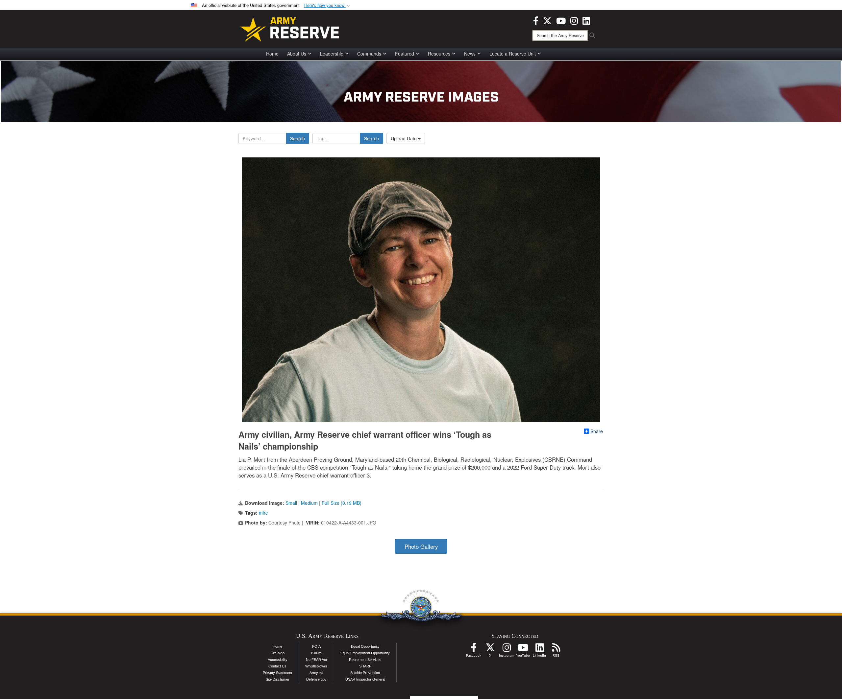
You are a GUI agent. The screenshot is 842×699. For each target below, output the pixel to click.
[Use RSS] (556, 649)
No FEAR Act (316, 660)
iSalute (316, 653)
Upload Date (404, 138)
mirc (263, 512)
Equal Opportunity (365, 646)
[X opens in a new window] (547, 20)
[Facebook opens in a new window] (535, 20)
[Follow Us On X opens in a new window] (490, 649)
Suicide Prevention (365, 673)
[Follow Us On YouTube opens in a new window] (523, 649)
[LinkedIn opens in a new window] (586, 20)
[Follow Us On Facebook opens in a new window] (473, 649)
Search (297, 138)
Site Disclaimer (277, 679)
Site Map (278, 653)
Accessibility (277, 660)
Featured (404, 53)
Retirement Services (365, 660)
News (470, 53)
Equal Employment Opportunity (365, 653)
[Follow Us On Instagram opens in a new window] (506, 649)
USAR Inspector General (365, 679)
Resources (439, 53)
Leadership (331, 53)
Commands (369, 53)
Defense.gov (316, 679)
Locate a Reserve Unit (512, 53)
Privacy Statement (277, 673)
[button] (328, 5)
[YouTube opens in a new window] (561, 20)
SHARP (365, 666)
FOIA (316, 646)
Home (272, 53)
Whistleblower (316, 666)
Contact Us (277, 666)
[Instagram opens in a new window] (574, 20)
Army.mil (316, 673)
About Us (296, 53)
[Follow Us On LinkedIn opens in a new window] (539, 649)
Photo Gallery (421, 546)
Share (596, 431)
